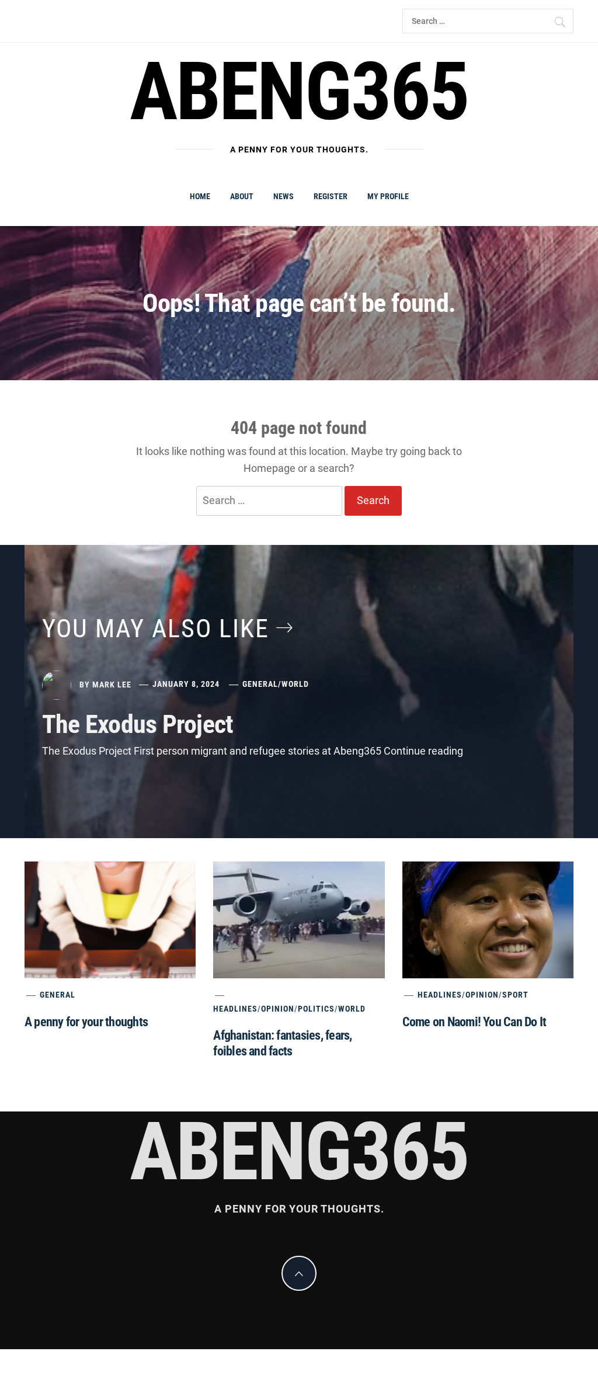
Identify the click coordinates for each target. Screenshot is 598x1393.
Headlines (235, 1008)
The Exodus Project (137, 724)
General (260, 684)
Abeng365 (299, 91)
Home (200, 196)
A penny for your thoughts (86, 1022)
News (283, 196)
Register (330, 196)
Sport (515, 994)
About (241, 196)
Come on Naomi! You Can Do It (474, 1022)
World (295, 684)
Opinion (277, 1008)
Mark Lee (111, 684)
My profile (388, 196)
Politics (316, 1008)
